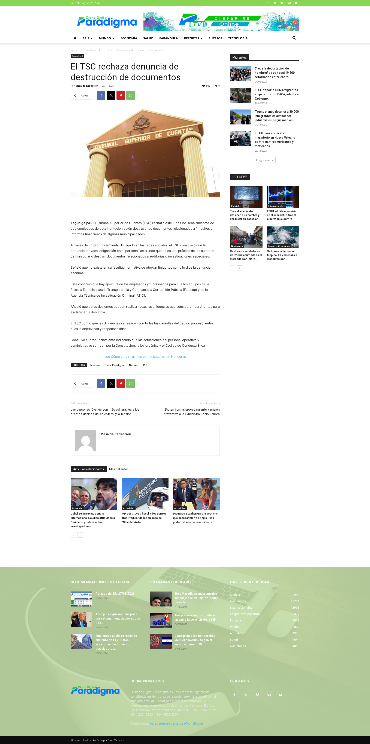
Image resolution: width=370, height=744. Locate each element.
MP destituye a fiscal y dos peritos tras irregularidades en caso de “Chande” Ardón (144, 518)
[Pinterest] (120, 95)
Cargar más (263, 160)
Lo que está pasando (279, 245)
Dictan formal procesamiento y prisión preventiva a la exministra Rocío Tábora (192, 412)
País (85, 38)
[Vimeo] (282, 3)
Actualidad (87, 50)
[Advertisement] (145, 209)
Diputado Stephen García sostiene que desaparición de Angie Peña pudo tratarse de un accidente (195, 518)
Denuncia (95, 365)
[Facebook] (268, 3)
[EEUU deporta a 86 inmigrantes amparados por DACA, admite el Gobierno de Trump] (240, 95)
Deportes (191, 38)
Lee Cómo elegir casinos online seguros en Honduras (145, 357)
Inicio (74, 50)
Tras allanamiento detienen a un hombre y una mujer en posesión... (245, 215)
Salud (148, 38)
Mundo (105, 38)
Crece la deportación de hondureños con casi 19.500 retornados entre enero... (275, 73)
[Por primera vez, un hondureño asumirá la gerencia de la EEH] (161, 620)
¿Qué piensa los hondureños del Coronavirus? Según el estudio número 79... (195, 640)
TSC (145, 365)
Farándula (168, 38)
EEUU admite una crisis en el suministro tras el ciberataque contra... (281, 215)
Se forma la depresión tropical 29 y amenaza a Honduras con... (282, 255)
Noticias (133, 365)
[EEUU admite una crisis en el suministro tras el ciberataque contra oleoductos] (283, 197)
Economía (129, 38)
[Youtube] (296, 3)
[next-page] (80, 535)
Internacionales (276, 205)
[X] (275, 3)
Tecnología (238, 38)
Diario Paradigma (114, 365)
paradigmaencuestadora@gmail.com (176, 723)
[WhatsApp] (130, 95)
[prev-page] (73, 535)
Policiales (236, 205)
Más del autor (118, 469)
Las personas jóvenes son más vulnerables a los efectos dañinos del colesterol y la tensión (105, 412)
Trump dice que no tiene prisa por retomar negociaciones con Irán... (117, 618)
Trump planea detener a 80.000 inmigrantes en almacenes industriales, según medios (277, 116)
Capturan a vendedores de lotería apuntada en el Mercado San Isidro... (246, 255)
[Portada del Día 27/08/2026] (81, 599)
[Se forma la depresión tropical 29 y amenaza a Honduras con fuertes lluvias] (283, 237)
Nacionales (237, 245)
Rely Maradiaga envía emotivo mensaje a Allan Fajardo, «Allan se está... (196, 598)
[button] (294, 39)
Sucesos (215, 38)
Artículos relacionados (88, 469)
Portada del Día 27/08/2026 (114, 593)
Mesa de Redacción (87, 85)
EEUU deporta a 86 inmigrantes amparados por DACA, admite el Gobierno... (277, 94)
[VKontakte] (289, 3)
